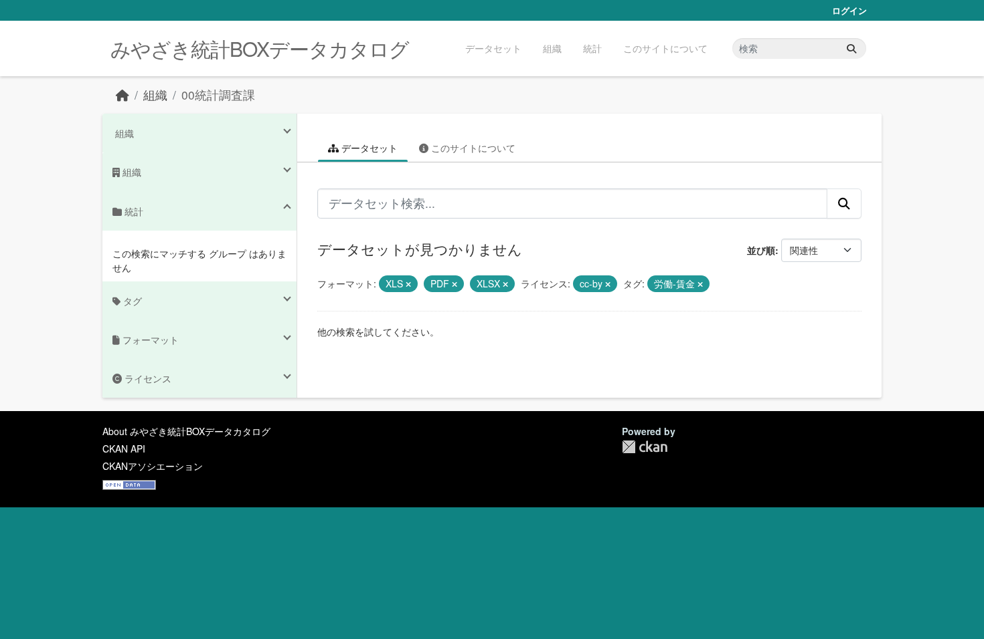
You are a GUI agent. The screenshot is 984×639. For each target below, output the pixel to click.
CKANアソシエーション (152, 466)
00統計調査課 (218, 94)
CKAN (644, 447)
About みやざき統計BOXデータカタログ (186, 431)
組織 (552, 48)
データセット (493, 48)
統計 (592, 48)
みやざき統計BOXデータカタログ (259, 48)
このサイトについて (665, 48)
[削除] (408, 284)
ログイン (849, 10)
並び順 (761, 250)
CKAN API (123, 448)
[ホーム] (122, 94)
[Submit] (851, 48)
